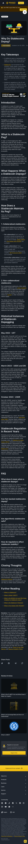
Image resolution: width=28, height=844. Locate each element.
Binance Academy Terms (19, 836)
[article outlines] (25, 12)
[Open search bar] (16, 3)
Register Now (14, 752)
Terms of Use (4, 836)
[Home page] (10, 3)
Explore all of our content (13, 768)
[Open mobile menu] (26, 3)
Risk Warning (9, 836)
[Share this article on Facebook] (9, 663)
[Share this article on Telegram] (15, 663)
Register (21, 3)
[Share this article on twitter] (2, 663)
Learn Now (23, 9)
